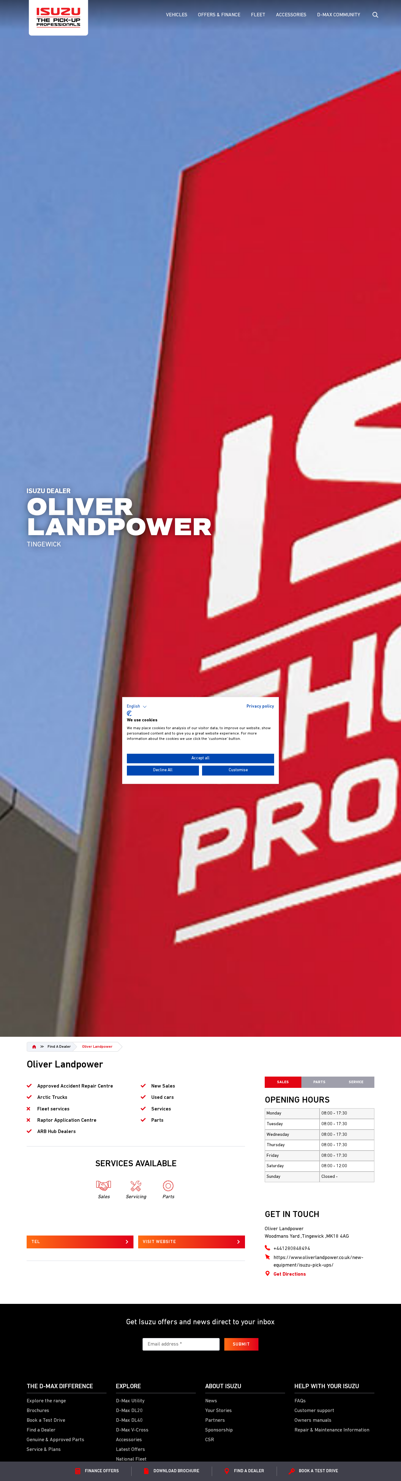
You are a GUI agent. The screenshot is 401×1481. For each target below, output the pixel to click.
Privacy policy (260, 706)
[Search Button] (374, 15)
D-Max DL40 (129, 1420)
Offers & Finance (219, 15)
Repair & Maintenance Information (331, 1430)
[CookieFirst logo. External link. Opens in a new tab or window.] (129, 713)
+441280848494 (291, 1248)
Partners (215, 1420)
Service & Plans (44, 1450)
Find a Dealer (41, 1430)
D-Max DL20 (129, 1411)
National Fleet (131, 1459)
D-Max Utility (130, 1401)
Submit (241, 1344)
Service (356, 1082)
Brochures (38, 1411)
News (211, 1401)
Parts (319, 1082)
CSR (209, 1440)
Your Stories (218, 1411)
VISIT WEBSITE (159, 1242)
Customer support (314, 1411)
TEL (35, 1242)
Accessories (291, 15)
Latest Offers (130, 1450)
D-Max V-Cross (132, 1430)
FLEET (258, 15)
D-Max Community (338, 15)
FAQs (300, 1401)
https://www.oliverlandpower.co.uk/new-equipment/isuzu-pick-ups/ (318, 1261)
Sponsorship (219, 1430)
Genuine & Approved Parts (55, 1440)
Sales (283, 1082)
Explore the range (46, 1401)
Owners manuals (312, 1420)
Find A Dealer (59, 1047)
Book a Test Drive (46, 1420)
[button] (137, 706)
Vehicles (176, 15)
